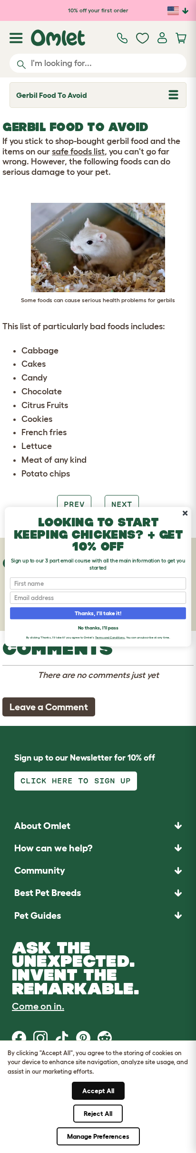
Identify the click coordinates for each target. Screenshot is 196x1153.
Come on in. (38, 1006)
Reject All (98, 1113)
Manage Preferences (98, 1136)
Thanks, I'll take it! (98, 613)
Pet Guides (37, 915)
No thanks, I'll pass (98, 627)
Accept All (98, 1091)
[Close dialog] (185, 513)
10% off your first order (98, 10)
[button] (98, 915)
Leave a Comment (49, 707)
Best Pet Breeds (47, 892)
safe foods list (78, 151)
